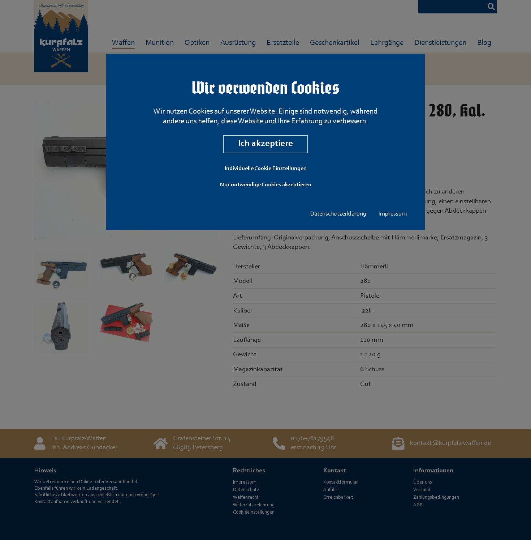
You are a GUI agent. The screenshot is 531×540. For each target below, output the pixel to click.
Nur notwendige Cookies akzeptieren (265, 185)
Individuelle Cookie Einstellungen (266, 168)
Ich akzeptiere (265, 143)
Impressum (393, 214)
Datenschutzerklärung (338, 214)
